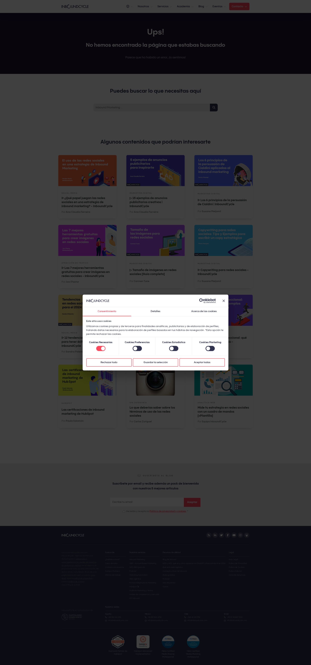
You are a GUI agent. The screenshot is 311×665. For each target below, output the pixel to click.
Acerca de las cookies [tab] (204, 311)
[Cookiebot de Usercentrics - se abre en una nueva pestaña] (201, 300)
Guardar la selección (156, 362)
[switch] (137, 348)
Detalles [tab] (156, 311)
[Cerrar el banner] (224, 301)
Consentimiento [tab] (107, 311)
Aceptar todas (202, 362)
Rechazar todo (109, 362)
